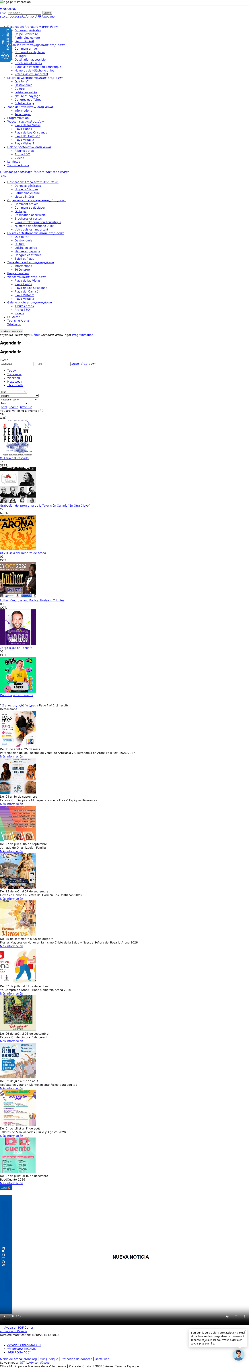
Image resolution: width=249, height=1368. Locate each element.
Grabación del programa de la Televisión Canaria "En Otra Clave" (45, 505)
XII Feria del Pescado (14, 458)
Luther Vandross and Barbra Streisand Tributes (32, 600)
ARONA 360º (19, 1352)
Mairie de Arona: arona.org (18, 1359)
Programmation (82, 335)
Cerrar (29, 1327)
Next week (14, 381)
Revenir (13, 1331)
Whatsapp (52, 172)
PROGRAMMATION (24, 1345)
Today (11, 370)
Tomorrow (14, 374)
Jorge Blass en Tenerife (16, 648)
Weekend (13, 378)
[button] (238, 1355)
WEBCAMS (21, 1348)
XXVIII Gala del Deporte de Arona (23, 553)
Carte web (102, 1359)
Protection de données (76, 1359)
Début (35, 335)
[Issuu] (45, 1362)
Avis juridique (49, 1359)
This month (15, 385)
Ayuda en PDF (14, 1327)
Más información (11, 756)
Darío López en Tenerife (16, 695)
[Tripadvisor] (29, 1362)
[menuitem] (32, 26)
